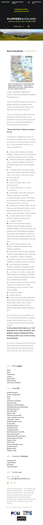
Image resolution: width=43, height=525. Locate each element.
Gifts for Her (10, 442)
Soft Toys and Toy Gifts (14, 415)
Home (9, 370)
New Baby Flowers (12, 426)
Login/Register (5, 2)
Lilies (8, 399)
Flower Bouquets (12, 393)
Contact (9, 376)
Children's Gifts (12, 451)
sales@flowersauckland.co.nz (20, 479)
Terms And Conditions (14, 383)
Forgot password (12, 467)
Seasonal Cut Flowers (14, 401)
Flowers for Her (11, 440)
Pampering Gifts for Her (14, 421)
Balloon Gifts (11, 413)
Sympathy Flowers (13, 430)
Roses (9, 397)
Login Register (11, 463)
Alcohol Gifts (11, 424)
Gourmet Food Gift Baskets (15, 405)
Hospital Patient (12, 446)
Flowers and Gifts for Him (15, 444)
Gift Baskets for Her (13, 409)
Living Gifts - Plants (13, 419)
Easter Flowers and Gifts (14, 438)
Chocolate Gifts (12, 411)
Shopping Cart (11, 460)
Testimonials (11, 374)
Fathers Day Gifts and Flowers (16, 436)
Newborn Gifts (11, 449)
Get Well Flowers (12, 428)
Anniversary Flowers (13, 434)
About (9, 372)
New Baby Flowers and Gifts (16, 432)
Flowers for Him (12, 403)
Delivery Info (11, 378)
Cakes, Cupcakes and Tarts (15, 417)
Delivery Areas (11, 381)
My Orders (10, 465)
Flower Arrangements (14, 395)
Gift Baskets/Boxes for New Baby (17, 407)
